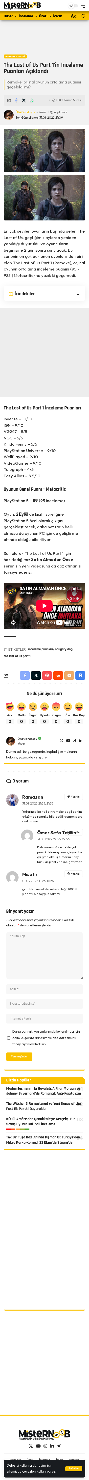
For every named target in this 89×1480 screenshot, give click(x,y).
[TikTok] (75, 741)
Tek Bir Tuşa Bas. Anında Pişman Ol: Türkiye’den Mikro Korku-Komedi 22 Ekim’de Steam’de (43, 1140)
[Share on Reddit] (58, 675)
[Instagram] (45, 1446)
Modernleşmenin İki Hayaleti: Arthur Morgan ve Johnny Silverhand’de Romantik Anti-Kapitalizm (43, 1091)
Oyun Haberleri (15, 56)
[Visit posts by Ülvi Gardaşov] (10, 741)
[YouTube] (68, 741)
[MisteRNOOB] (44, 1434)
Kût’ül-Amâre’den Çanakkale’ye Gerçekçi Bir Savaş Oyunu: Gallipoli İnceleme (40, 1121)
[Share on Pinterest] (47, 675)
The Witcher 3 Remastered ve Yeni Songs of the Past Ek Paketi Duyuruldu (43, 1106)
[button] (73, 1468)
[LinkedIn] (81, 741)
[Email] (69, 675)
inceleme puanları (40, 649)
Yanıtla (75, 797)
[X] (61, 741)
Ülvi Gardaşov (25, 112)
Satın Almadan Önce (52, 559)
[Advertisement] (44, 36)
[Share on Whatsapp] (31, 100)
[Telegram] (59, 1446)
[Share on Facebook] (16, 100)
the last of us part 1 (17, 656)
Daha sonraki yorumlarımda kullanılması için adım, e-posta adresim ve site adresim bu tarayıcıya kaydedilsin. (46, 1037)
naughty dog (63, 649)
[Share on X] (23, 100)
